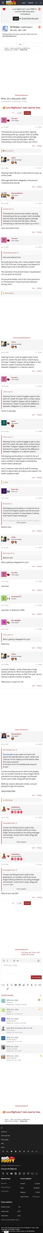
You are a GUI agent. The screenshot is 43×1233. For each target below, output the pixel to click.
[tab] (20, 44)
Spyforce (9, 1011)
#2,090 (40, 817)
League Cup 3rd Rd (15, 33)
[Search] (40, 2)
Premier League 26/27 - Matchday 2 (22, 27)
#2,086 (40, 605)
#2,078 (40, 203)
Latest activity (4, 1191)
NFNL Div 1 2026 (13, 1009)
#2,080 (40, 352)
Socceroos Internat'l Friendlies (26, 37)
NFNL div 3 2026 (12, 1019)
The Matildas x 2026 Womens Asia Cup (17, 35)
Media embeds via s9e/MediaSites (26, 1231)
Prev (20, 113)
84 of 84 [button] (27, 113)
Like (33, 146)
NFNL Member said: (9, 750)
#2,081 (40, 386)
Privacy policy (5, 1139)
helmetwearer (36, 1196)
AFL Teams (32, 952)
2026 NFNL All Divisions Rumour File (19, 1028)
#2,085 (40, 581)
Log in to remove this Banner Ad (21, 337)
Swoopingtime (9, 754)
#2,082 (40, 431)
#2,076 (40, 127)
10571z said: (7, 392)
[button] (4, 961)
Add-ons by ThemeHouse (9, 1231)
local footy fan (7, 101)
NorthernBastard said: (10, 253)
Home (2, 1147)
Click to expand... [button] (22, 523)
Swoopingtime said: (9, 823)
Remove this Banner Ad (21, 95)
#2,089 (40, 744)
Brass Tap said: (7, 553)
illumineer (9, 1002)
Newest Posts (5, 1178)
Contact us (4, 1132)
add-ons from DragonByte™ (24, 1227)
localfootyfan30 (11, 1021)
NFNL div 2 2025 (12, 1037)
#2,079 (40, 247)
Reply (40, 146)
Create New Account (30, 18)
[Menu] (2, 2)
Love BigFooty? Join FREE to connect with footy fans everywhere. (24, 11)
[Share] (35, 127)
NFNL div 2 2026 (12, 1000)
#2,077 (40, 168)
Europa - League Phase (31, 33)
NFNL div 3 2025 (12, 1046)
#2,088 (40, 664)
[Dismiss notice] (39, 9)
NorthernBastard (11, 1058)
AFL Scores (30, 954)
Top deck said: (7, 209)
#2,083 (40, 498)
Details (17, 1229)
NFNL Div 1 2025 (13, 1056)
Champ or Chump (12, 1049)
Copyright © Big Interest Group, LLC (11, 1165)
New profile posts (5, 1187)
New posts (4, 1183)
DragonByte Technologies (8, 1229)
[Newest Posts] (37, 2)
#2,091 (40, 864)
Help (2, 1143)
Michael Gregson (12, 1039)
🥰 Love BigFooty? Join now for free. (22, 107)
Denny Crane (11, 1030)
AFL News (25, 952)
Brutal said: (6, 504)
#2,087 (40, 629)
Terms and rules (5, 1135)
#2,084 (40, 547)
